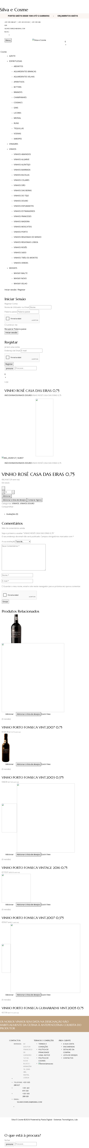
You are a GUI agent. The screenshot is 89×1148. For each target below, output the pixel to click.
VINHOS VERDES (21, 263)
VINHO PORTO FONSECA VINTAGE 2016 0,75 (34, 868)
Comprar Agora (34, 500)
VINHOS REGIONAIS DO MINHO (27, 237)
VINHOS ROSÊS (20, 247)
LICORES (17, 113)
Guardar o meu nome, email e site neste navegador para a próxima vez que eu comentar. (42, 586)
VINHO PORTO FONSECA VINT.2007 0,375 (33, 918)
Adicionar (7, 496)
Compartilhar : (8, 506)
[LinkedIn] (5, 511)
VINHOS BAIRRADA (22, 170)
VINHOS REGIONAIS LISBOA (26, 242)
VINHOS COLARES (21, 180)
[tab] (46, 514)
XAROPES (18, 138)
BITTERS (17, 87)
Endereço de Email (12, 350)
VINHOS (13, 395)
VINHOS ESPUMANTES (24, 206)
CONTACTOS (68, 1058)
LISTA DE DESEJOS (70, 1055)
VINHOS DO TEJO (21, 195)
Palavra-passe (11, 311)
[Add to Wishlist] (3, 488)
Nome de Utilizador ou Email (17, 307)
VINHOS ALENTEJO (22, 164)
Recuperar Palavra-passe (15, 329)
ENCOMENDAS (69, 1047)
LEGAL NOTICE (44, 1055)
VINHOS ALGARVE (21, 159)
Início (7, 395)
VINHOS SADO (20, 252)
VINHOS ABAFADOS (22, 154)
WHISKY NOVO (20, 278)
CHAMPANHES (20, 97)
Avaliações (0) (12, 514)
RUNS (16, 123)
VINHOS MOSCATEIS (23, 226)
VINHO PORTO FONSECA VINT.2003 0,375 (33, 777)
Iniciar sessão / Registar (15, 289)
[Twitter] (4, 511)
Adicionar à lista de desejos (14, 500)
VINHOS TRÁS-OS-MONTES (26, 257)
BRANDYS (18, 92)
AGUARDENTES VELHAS (24, 76)
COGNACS (18, 102)
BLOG (6, 32)
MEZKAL (17, 118)
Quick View (45, 714)
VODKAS (17, 133)
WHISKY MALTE (20, 273)
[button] (74, 43)
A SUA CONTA (68, 1044)
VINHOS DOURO (21, 201)
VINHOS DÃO (19, 185)
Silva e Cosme (14, 10)
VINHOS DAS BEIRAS (23, 190)
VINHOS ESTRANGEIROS (24, 211)
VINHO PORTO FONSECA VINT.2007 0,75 (32, 727)
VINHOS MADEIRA (22, 221)
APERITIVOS (19, 82)
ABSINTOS (18, 66)
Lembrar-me (11, 325)
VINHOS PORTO (21, 232)
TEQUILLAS (19, 128)
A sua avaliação (8, 541)
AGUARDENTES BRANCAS (25, 71)
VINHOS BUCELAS (21, 175)
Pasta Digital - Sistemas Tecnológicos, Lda (59, 1119)
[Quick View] (4, 714)
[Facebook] (2, 511)
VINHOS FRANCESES (22, 216)
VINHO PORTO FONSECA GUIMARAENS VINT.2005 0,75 (42, 1008)
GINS (16, 107)
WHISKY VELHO (20, 283)
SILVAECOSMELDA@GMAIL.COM (15, 29)
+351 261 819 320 (24, 22)
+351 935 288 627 (10, 22)
